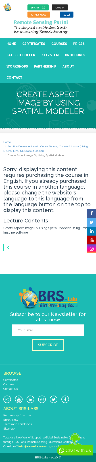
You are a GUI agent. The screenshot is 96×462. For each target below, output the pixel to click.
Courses (59, 44)
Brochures (75, 55)
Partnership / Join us (17, 415)
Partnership (45, 66)
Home (11, 44)
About (68, 66)
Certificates (33, 44)
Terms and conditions (17, 424)
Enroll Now (10, 419)
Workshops (17, 66)
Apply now (38, 14)
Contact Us (10, 388)
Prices (79, 44)
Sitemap (9, 428)
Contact (14, 77)
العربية (66, 14)
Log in (59, 7)
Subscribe (48, 345)
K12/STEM (50, 55)
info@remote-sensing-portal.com (43, 446)
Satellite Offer (20, 55)
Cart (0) (39, 7)
